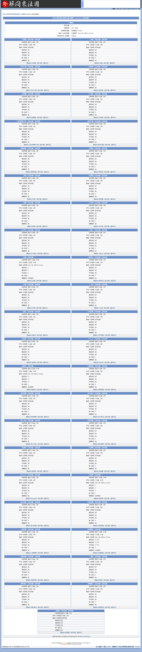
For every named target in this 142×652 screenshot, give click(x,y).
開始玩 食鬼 (98, 63)
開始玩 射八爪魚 (31, 444)
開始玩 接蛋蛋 (31, 362)
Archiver (137, 646)
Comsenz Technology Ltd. (84, 642)
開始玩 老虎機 (98, 471)
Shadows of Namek (83, 636)
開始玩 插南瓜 (31, 389)
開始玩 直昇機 (98, 199)
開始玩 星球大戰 (98, 144)
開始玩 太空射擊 (98, 335)
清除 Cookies (107, 646)
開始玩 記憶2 (31, 335)
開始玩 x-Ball (98, 308)
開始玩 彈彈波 (98, 172)
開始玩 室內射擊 (31, 417)
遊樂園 (129, 8)
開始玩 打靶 (31, 308)
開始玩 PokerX (98, 362)
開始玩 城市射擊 (98, 444)
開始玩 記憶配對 (98, 553)
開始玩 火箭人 (98, 253)
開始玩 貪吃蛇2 (98, 281)
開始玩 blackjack (31, 498)
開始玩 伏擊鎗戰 (98, 389)
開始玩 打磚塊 (31, 63)
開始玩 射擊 (31, 226)
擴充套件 (134, 8)
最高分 (46, 63)
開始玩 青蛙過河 (31, 607)
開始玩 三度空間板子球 (31, 144)
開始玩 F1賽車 (98, 117)
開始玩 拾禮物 (65, 632)
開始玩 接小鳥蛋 (31, 525)
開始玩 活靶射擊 (31, 580)
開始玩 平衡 (31, 199)
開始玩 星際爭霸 (31, 172)
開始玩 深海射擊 (98, 525)
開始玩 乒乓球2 (31, 253)
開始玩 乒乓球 (98, 226)
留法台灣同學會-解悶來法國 (11, 14)
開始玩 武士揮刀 (98, 417)
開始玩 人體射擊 (31, 553)
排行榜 (40, 63)
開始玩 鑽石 (98, 580)
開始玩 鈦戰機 (31, 117)
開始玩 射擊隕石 (98, 607)
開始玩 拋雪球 (31, 471)
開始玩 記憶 (31, 281)
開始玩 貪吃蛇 (98, 90)
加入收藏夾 (99, 646)
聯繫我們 (114, 646)
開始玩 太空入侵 (31, 90)
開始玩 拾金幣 (98, 498)
